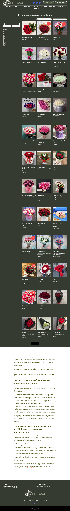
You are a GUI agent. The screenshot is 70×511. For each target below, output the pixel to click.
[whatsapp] (37, 3)
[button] (61, 2)
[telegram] (40, 3)
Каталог (27, 7)
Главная (8, 7)
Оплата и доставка (48, 7)
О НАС (61, 7)
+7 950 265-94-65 (46, 466)
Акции (35, 7)
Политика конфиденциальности (35, 503)
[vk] (34, 3)
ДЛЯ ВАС (17, 7)
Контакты (35, 9)
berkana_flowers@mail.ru (29, 467)
